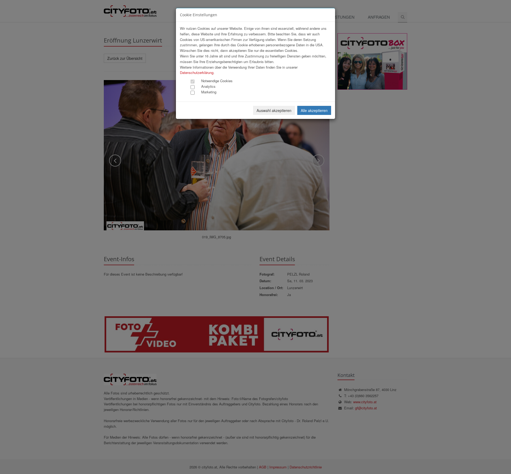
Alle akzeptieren (314, 110)
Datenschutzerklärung (196, 72)
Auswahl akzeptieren (274, 110)
